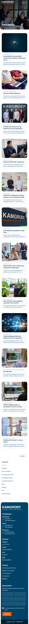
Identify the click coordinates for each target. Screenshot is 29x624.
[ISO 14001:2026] (14, 358)
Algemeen (4, 468)
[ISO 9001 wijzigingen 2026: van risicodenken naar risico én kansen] (14, 391)
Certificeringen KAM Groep (9, 568)
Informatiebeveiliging (12, 91)
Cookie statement (6, 573)
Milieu (23, 369)
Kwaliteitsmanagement (7, 160)
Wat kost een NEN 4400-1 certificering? (13, 162)
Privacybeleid (5, 576)
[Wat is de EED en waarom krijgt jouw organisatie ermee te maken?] (14, 287)
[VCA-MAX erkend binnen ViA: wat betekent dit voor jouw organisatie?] (14, 113)
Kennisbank (5, 91)
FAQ (3, 490)
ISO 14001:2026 (7, 371)
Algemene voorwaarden (8, 570)
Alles (4, 465)
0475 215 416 (5, 544)
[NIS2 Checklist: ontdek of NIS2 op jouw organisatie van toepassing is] (14, 252)
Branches (4, 578)
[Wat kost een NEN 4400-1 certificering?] (14, 148)
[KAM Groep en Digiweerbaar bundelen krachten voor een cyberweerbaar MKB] (14, 181)
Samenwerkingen (6, 193)
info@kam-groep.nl (7, 549)
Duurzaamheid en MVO (7, 54)
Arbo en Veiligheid (6, 125)
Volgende (22, 456)
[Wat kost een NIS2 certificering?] (14, 79)
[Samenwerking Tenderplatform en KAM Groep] (14, 217)
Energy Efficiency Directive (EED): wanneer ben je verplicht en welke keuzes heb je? (14, 58)
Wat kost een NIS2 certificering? (12, 93)
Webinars (4, 487)
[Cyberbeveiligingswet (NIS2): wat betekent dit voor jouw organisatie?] (14, 322)
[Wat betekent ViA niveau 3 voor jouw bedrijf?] (14, 426)
